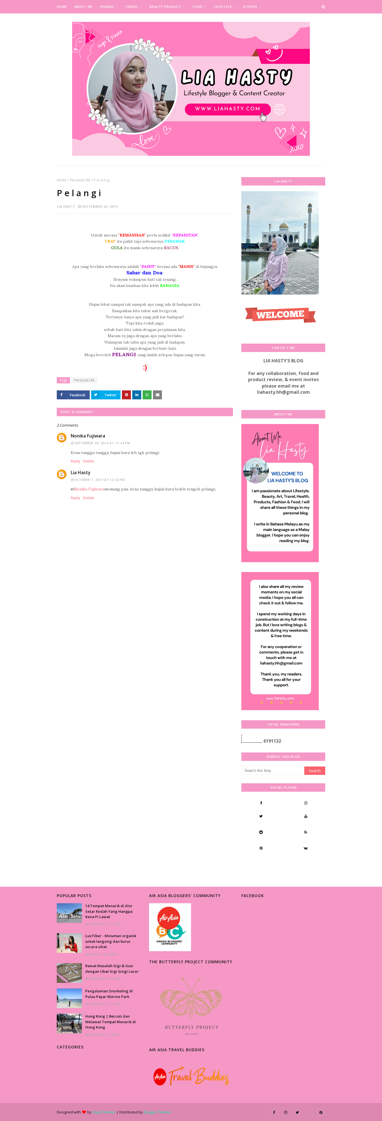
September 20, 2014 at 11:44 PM (102, 443)
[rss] (306, 832)
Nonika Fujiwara (88, 436)
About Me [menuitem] (83, 6)
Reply (75, 461)
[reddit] (261, 832)
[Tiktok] (261, 864)
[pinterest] (261, 848)
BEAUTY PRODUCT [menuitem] (165, 6)
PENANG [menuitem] (107, 6)
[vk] (306, 848)
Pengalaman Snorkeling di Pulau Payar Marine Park (109, 993)
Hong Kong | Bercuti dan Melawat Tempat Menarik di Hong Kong (110, 1022)
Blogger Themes (157, 1112)
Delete (88, 461)
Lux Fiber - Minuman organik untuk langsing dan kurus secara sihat (110, 941)
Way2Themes (103, 1112)
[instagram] (306, 803)
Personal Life (80, 180)
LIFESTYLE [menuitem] (223, 6)
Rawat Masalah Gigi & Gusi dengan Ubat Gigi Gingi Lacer (112, 968)
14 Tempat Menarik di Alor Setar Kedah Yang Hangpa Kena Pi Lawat (109, 911)
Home (62, 180)
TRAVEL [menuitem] (131, 6)
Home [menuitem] (62, 6)
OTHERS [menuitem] (250, 6)
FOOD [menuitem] (198, 6)
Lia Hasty (66, 206)
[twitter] (261, 816)
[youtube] (306, 816)
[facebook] (261, 803)
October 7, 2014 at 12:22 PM (100, 480)
